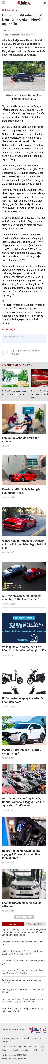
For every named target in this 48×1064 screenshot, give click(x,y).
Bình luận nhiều (35, 924)
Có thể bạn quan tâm (17, 365)
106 (6, 992)
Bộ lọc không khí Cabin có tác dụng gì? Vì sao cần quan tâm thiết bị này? (21, 854)
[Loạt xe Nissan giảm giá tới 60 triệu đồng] (24, 884)
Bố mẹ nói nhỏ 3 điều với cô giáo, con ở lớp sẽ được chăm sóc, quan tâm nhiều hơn (22, 1000)
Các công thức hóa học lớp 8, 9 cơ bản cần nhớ (23, 989)
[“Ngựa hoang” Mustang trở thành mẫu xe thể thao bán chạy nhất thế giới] (24, 521)
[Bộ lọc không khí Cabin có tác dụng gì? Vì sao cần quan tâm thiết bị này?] (24, 831)
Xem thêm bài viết (24, 917)
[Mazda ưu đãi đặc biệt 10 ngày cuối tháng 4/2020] (24, 470)
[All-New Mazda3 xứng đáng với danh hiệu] (24, 576)
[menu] (3, 2)
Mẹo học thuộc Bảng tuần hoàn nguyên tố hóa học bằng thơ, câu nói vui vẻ (23, 971)
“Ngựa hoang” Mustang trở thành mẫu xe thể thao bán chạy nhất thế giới (24, 544)
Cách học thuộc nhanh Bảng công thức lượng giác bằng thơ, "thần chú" (22, 952)
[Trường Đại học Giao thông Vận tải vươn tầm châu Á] (15, 378)
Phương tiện (11, 10)
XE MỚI (5, 446)
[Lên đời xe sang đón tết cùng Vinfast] (24, 419)
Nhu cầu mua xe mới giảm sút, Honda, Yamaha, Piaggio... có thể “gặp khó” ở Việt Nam (23, 802)
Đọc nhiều (13, 924)
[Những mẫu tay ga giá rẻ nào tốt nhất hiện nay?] (24, 679)
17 (29, 954)
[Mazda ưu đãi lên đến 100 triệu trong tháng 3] (24, 730)
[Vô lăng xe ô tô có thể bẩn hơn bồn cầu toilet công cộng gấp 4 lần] (24, 628)
